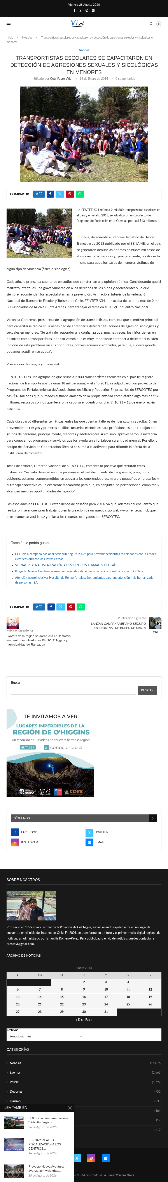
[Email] (93, 10)
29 (62, 1012)
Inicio (10, 37)
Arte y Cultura (85, 1111)
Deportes (85, 1091)
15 (62, 997)
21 (40, 1004)
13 (17, 997)
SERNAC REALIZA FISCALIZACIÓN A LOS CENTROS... (44, 1144)
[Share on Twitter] (60, 194)
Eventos (85, 1072)
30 (84, 1012)
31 (106, 1012)
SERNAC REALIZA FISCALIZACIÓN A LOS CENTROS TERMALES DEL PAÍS (66, 565)
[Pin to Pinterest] (70, 194)
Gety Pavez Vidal (61, 78)
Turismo (85, 1101)
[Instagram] (87, 10)
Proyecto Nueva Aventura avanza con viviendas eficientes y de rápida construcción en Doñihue (79, 571)
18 (128, 997)
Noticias (27, 37)
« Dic (79, 1019)
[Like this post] (40, 194)
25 (128, 1004)
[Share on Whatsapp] (80, 194)
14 (40, 997)
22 (62, 1004)
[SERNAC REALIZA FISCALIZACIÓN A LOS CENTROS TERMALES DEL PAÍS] (14, 1144)
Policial (85, 1082)
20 (17, 1004)
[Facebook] (74, 10)
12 (150, 989)
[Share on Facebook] (50, 194)
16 (84, 997)
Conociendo (85, 1120)
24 (106, 1004)
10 (106, 989)
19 (150, 997)
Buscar (15, 682)
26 (150, 1004)
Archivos (12, 1030)
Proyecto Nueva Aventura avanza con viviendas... (46, 1168)
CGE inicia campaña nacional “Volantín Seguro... (48, 1120)
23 (84, 1004)
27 (17, 1012)
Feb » (88, 1019)
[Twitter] (80, 11)
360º (85, 1130)
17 (106, 997)
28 (40, 1012)
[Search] (151, 23)
